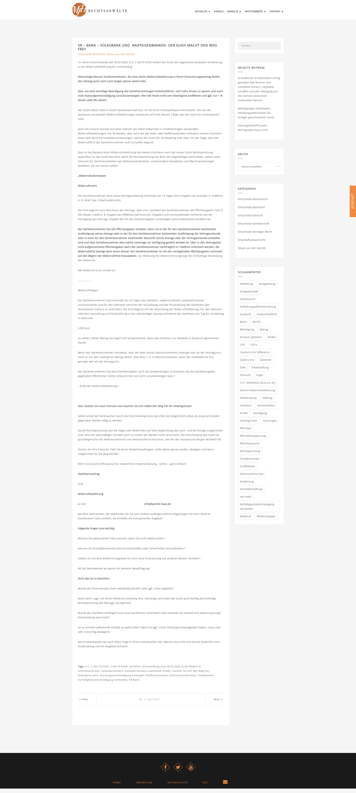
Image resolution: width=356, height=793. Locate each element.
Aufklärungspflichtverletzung (258, 306)
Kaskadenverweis (112, 670)
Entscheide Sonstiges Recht (255, 231)
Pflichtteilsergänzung (253, 436)
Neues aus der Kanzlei (120, 54)
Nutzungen (270, 420)
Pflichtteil (245, 428)
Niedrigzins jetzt (88, 675)
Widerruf (245, 516)
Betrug (264, 329)
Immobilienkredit (89, 670)
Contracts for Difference (255, 352)
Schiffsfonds (247, 466)
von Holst (245, 496)
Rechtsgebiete (254, 11)
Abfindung (246, 284)
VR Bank (134, 679)
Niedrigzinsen (248, 420)
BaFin (243, 322)
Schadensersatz (250, 458)
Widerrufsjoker (266, 516)
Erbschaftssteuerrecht (252, 240)
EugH (259, 375)
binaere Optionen (251, 337)
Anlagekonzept (249, 291)
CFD (242, 344)
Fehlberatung (248, 398)
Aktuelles (201, 11)
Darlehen (135, 666)
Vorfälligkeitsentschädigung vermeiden (103, 679)
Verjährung (247, 481)
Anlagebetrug (267, 284)
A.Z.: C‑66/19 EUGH (97, 666)
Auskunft (245, 314)
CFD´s (253, 344)
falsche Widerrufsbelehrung (257, 390)
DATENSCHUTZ (178, 782)
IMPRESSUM (144, 782)
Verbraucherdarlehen (182, 675)
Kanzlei (219, 11)
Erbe (243, 367)
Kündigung (260, 413)
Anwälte (233, 11)
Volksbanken (206, 675)
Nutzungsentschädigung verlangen (122, 675)
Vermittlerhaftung (251, 489)
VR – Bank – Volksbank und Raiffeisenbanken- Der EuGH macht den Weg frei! (147, 47)
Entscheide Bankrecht (91, 54)
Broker (272, 337)
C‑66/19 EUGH (119, 666)
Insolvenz (246, 405)
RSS (205, 782)
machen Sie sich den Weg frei (190, 670)
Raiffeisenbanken (157, 675)
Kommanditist (266, 405)
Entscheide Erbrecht (250, 215)
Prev (84, 699)
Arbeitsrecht (247, 299)
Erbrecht (245, 375)
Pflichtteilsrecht (249, 443)
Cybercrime (247, 360)
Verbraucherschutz (252, 474)
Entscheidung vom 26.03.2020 (161, 666)
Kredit (167, 670)
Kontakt (275, 11)
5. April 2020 (151, 699)
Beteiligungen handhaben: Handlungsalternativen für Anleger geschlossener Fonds (256, 113)
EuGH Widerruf (191, 666)
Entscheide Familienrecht (253, 223)
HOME (117, 782)
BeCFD (257, 322)
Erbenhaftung (260, 367)
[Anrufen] (243, 782)
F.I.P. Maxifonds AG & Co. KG (257, 382)
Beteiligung (247, 329)
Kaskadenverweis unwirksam (143, 670)
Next (217, 699)
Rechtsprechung (250, 451)
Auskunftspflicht (267, 314)
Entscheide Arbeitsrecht (253, 199)
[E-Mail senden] (225, 782)
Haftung (267, 398)
